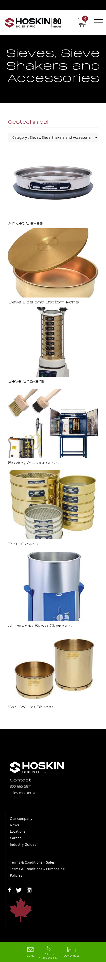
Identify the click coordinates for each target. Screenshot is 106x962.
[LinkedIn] (29, 889)
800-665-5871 (21, 786)
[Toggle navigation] (97, 22)
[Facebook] (9, 889)
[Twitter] (19, 889)
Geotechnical (28, 122)
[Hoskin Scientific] (33, 22)
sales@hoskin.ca (22, 792)
